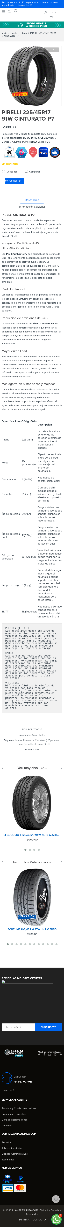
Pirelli (36, 749)
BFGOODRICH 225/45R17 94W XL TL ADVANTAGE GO (32, 835)
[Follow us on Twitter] (39, 1054)
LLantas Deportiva (24, 744)
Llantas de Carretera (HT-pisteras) (41, 740)
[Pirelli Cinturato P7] (31, 76)
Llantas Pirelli (42, 744)
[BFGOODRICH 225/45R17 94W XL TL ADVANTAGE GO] (32, 803)
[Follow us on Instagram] (55, 1054)
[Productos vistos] (56, 1199)
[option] (31, 76)
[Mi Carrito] (45, 13)
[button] (56, 1219)
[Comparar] (51, 17)
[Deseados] (54, 13)
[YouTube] (61, 1054)
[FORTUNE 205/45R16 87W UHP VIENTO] (32, 897)
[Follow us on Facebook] (44, 1054)
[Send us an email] (49, 1054)
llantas (18, 740)
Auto (24, 33)
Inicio (4, 33)
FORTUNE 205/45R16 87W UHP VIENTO (32, 929)
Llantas (14, 33)
